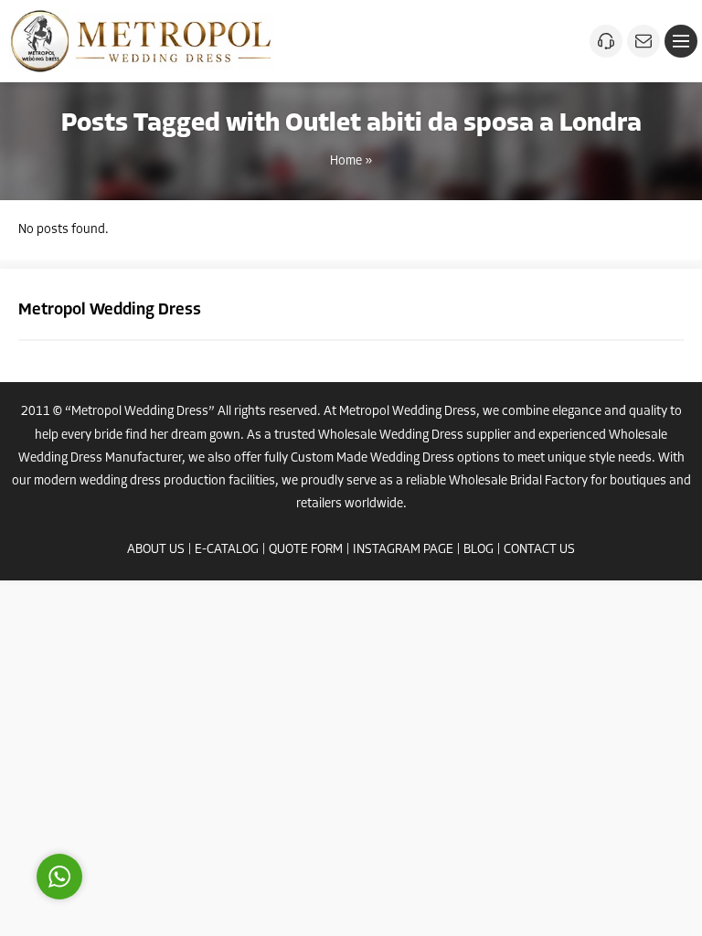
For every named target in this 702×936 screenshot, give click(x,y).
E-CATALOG (227, 550)
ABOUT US (156, 550)
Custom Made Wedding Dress (372, 458)
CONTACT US (539, 550)
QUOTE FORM (306, 550)
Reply (174, 794)
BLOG (478, 550)
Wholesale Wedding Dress (390, 435)
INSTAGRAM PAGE (403, 550)
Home (346, 161)
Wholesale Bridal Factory (518, 481)
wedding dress (120, 481)
